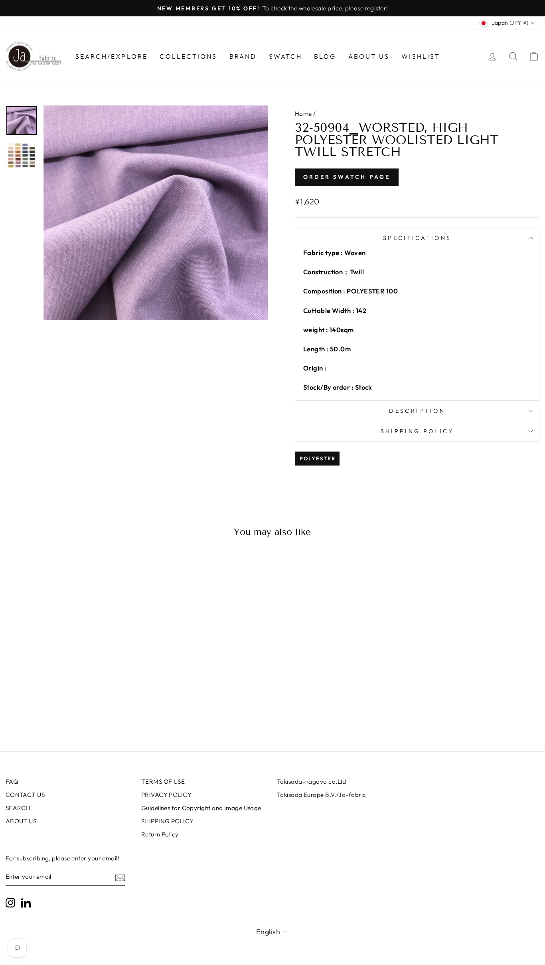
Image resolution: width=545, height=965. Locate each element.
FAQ (12, 781)
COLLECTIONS (188, 56)
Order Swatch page (346, 176)
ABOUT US (21, 821)
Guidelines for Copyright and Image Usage (201, 808)
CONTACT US (25, 795)
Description (417, 410)
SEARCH (18, 808)
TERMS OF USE (163, 781)
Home (303, 113)
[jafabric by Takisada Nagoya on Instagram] (10, 902)
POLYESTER (318, 458)
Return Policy (160, 834)
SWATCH (285, 56)
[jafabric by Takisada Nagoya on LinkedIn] (26, 902)
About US (369, 56)
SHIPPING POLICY (167, 821)
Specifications (417, 238)
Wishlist (420, 56)
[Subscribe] (120, 877)
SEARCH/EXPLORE (111, 56)
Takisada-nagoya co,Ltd (311, 781)
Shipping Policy (417, 431)
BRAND (243, 56)
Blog (325, 56)
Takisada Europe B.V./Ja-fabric (321, 795)
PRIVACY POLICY (166, 795)
